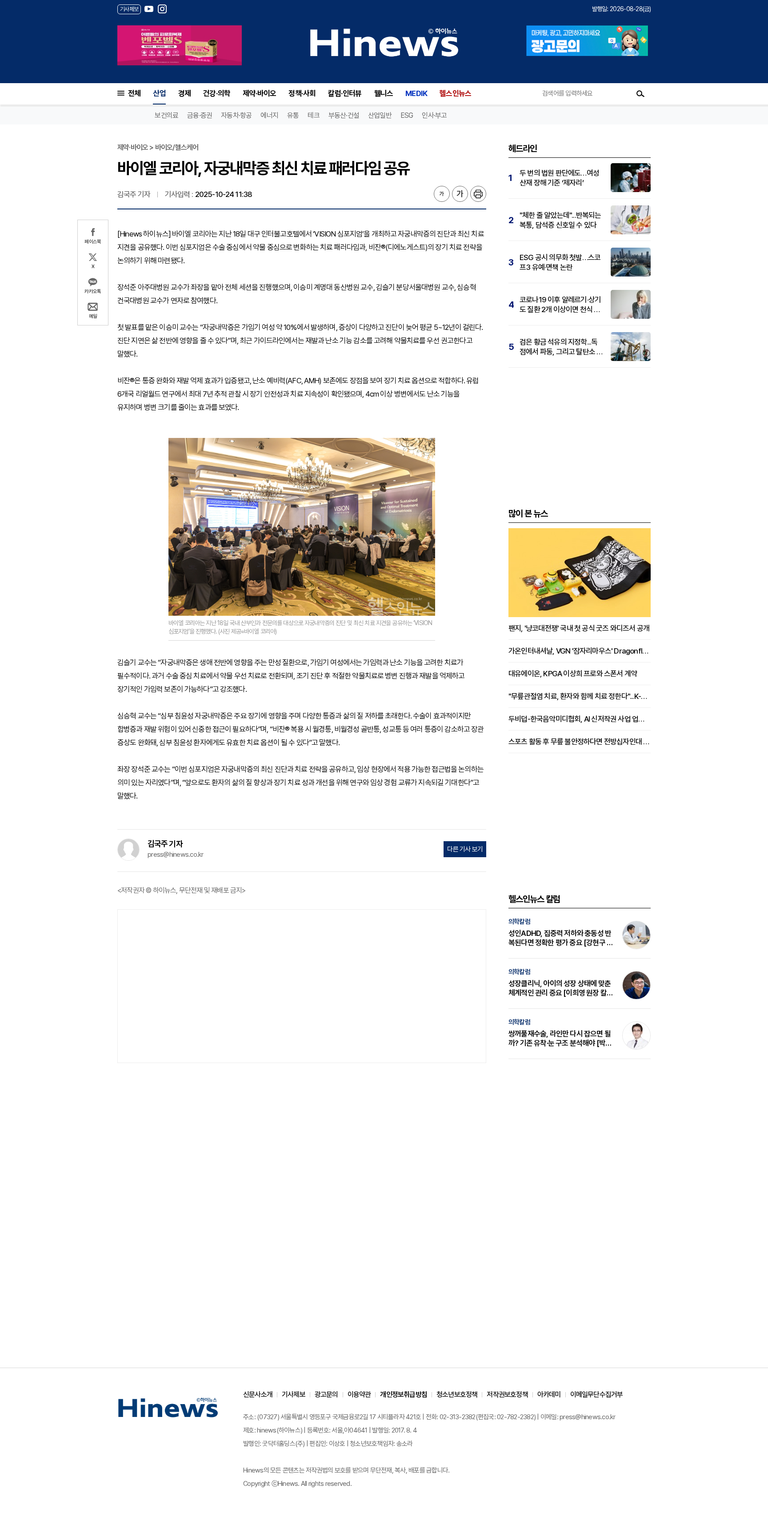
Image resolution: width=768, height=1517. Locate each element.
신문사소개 (257, 1394)
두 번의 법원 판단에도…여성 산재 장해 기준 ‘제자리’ (559, 178)
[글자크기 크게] (460, 194)
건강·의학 (216, 93)
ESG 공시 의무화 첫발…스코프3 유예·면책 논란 (560, 262)
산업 (159, 93)
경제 (184, 93)
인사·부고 (434, 115)
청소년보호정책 (456, 1394)
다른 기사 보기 (465, 849)
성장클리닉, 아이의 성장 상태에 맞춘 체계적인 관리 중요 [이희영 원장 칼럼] (559, 988)
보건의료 (166, 115)
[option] (179, 45)
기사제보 (293, 1394)
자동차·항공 (236, 115)
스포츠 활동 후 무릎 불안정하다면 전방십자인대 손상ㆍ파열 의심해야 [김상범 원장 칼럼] (579, 741)
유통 (293, 115)
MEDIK (416, 93)
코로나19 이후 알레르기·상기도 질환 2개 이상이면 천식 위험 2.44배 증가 (560, 304)
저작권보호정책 (507, 1394)
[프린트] (478, 194)
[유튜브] (149, 9)
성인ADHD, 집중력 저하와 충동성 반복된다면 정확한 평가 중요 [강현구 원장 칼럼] (560, 938)
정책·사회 (302, 93)
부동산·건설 (343, 115)
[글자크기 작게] (442, 194)
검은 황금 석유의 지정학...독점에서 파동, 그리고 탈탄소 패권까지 (561, 347)
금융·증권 (199, 115)
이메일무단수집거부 (596, 1394)
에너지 (269, 115)
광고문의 (326, 1394)
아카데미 (549, 1394)
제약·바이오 (259, 93)
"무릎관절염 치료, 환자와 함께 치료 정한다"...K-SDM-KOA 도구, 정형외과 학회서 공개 (579, 696)
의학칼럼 (519, 922)
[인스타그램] (162, 9)
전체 (134, 93)
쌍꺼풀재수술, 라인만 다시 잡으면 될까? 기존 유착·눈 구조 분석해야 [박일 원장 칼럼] (560, 1038)
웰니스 (383, 93)
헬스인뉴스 (455, 93)
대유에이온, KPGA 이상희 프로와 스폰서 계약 (572, 673)
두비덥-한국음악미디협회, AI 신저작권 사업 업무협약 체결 (579, 718)
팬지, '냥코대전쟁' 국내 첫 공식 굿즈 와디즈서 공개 (578, 628)
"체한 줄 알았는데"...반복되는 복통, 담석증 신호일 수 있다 (560, 220)
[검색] (640, 93)
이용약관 (359, 1394)
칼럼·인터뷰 (344, 93)
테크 (313, 115)
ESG (406, 115)
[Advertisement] (301, 985)
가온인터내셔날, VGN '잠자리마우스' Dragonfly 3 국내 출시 (579, 650)
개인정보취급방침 (403, 1394)
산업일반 (380, 115)
